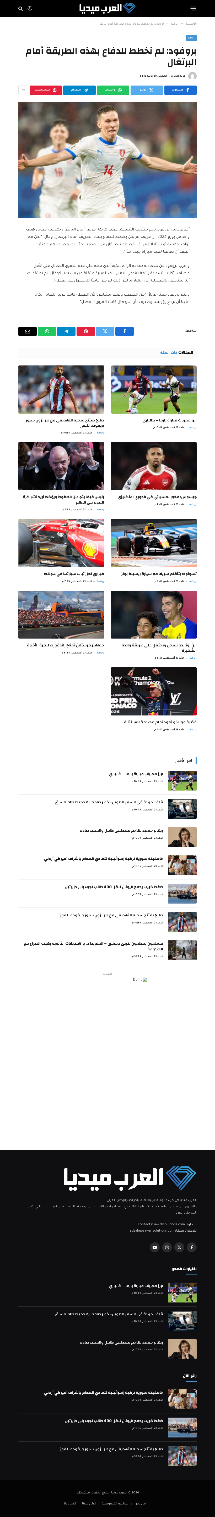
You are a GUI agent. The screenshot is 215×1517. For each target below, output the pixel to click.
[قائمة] (193, 8)
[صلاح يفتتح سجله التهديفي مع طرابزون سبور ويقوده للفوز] (61, 389)
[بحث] (21, 8)
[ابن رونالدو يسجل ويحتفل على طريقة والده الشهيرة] (154, 615)
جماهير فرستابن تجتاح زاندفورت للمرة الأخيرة (65, 645)
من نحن (140, 1504)
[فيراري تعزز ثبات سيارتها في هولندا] (61, 543)
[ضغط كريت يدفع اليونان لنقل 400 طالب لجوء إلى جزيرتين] (182, 894)
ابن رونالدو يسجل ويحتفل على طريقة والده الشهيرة (159, 648)
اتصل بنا (70, 1504)
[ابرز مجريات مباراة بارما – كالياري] (154, 389)
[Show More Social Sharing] (23, 90)
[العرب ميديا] (107, 8)
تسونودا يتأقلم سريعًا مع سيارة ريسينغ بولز (159, 574)
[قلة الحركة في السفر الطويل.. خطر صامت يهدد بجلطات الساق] (182, 809)
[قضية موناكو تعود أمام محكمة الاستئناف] (154, 691)
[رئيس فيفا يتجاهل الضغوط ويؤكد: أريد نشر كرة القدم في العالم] (61, 466)
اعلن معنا (89, 1504)
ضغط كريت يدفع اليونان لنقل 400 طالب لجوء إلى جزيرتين (114, 887)
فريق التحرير (178, 76)
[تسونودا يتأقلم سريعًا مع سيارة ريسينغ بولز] (154, 543)
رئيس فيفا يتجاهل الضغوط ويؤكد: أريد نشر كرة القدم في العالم (63, 499)
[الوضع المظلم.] (29, 8)
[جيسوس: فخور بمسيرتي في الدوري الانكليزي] (154, 466)
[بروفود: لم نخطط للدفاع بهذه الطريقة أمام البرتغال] (107, 160)
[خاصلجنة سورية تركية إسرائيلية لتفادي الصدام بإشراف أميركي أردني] (182, 865)
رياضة (191, 38)
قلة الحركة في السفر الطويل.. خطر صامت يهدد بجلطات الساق (109, 802)
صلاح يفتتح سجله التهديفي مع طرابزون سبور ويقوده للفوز (65, 423)
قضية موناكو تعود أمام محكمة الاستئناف (159, 722)
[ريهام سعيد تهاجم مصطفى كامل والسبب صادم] (182, 837)
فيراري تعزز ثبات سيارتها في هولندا (74, 574)
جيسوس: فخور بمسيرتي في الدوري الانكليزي (157, 497)
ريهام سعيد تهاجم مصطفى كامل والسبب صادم (121, 830)
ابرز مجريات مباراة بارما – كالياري (170, 420)
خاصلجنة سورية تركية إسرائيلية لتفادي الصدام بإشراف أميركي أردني (103, 858)
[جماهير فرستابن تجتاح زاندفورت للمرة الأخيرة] (61, 615)
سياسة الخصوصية (115, 1504)
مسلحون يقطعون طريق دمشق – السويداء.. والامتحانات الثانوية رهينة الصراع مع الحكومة (93, 946)
